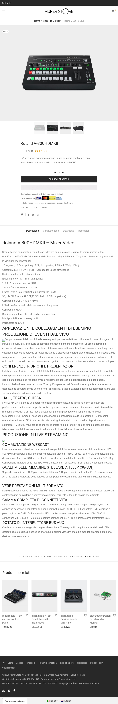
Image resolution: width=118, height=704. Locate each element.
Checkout (30, 663)
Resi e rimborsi (67, 663)
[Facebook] (14, 690)
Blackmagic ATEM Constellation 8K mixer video (41, 619)
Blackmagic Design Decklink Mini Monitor (100, 619)
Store (10, 663)
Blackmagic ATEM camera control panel (12, 619)
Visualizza (6, 627)
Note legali (82, 663)
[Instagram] (9, 690)
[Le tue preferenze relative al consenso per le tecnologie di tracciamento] (14, 701)
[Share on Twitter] (33, 215)
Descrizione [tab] (32, 230)
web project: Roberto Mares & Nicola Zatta (79, 683)
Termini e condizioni (48, 663)
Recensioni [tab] (85, 230)
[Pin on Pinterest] (38, 215)
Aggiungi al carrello (59, 179)
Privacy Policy (96, 663)
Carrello (19, 663)
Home (37, 21)
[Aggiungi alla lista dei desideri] (23, 214)
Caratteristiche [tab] (51, 230)
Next (115, 73)
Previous (3, 73)
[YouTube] (3, 690)
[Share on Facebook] (28, 215)
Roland (79, 556)
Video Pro (47, 21)
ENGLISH (6, 3)
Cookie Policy (8, 668)
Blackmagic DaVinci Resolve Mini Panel (69, 619)
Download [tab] (68, 230)
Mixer (58, 21)
